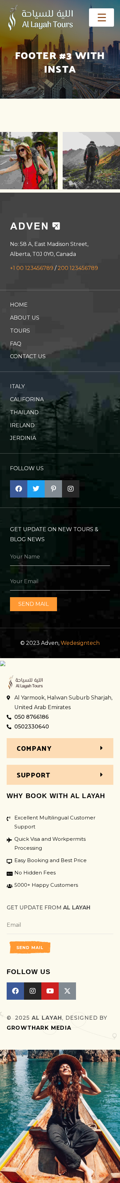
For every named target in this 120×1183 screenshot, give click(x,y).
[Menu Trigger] (101, 17)
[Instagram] (32, 991)
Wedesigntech (80, 643)
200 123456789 (78, 268)
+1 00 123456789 (31, 268)
